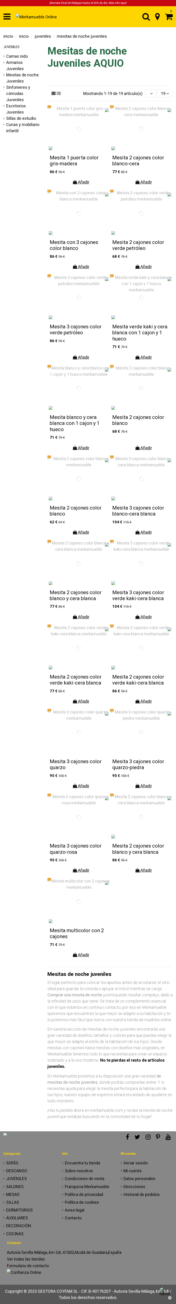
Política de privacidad (84, 1194)
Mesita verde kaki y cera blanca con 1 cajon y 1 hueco (140, 333)
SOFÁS (12, 1163)
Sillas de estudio (21, 118)
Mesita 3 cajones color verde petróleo (76, 329)
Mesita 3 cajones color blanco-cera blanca (138, 511)
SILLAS (12, 1202)
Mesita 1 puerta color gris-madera (74, 160)
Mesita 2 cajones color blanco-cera (138, 160)
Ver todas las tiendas (26, 1259)
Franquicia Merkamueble (87, 1186)
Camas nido (17, 56)
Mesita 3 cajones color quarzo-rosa (76, 849)
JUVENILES (11, 47)
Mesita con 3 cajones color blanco (74, 245)
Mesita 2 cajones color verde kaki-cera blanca (76, 680)
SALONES (15, 1186)
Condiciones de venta (84, 1178)
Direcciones (134, 1186)
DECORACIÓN (18, 1225)
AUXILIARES (17, 1217)
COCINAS (15, 1233)
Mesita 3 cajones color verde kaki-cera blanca (138, 595)
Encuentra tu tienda (82, 1163)
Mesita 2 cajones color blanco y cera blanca (76, 595)
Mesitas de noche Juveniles (22, 77)
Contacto (73, 1217)
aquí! (124, 3)
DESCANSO (16, 1170)
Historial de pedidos (142, 1194)
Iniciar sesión (136, 1163)
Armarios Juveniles (15, 65)
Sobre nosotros (79, 1170)
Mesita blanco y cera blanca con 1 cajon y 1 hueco (74, 423)
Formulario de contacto (28, 1265)
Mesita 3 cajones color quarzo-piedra (138, 764)
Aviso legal (74, 1210)
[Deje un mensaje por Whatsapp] (164, 1292)
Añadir (83, 182)
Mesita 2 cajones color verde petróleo (138, 245)
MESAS (12, 1194)
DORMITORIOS (19, 1210)
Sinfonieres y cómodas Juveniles (18, 93)
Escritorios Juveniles (16, 109)
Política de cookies (82, 1202)
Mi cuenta (132, 1170)
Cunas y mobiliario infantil (22, 127)
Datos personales (139, 1178)
